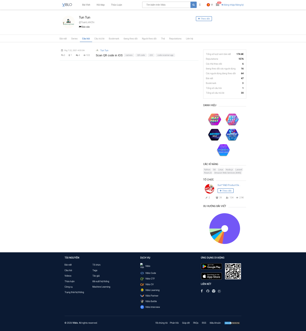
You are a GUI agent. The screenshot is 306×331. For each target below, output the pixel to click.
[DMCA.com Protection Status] (232, 323)
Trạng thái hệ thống (74, 292)
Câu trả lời (99, 38)
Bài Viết (86, 5)
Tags (94, 270)
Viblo (147, 266)
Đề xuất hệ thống (100, 281)
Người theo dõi (149, 38)
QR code (141, 55)
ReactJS (208, 173)
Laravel (239, 169)
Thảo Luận (116, 5)
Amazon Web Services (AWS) (227, 173)
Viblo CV (149, 284)
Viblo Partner (151, 295)
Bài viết (63, 38)
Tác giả (96, 276)
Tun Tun (104, 50)
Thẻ (163, 38)
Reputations (175, 38)
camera (129, 55)
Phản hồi (174, 323)
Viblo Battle (151, 301)
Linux (220, 169)
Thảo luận (70, 281)
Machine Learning (101, 287)
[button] (210, 4)
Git (214, 169)
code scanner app (165, 55)
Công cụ (69, 287)
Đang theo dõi (131, 38)
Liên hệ (189, 38)
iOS (151, 55)
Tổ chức (96, 264)
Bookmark (114, 38)
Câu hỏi (86, 38)
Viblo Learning (152, 290)
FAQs (195, 323)
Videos (68, 276)
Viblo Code (150, 273)
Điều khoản (215, 323)
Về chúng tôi (161, 323)
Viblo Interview (152, 307)
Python (207, 169)
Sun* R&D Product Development (229, 185)
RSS (204, 323)
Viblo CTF (150, 278)
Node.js (229, 169)
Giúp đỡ (186, 323)
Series (74, 38)
